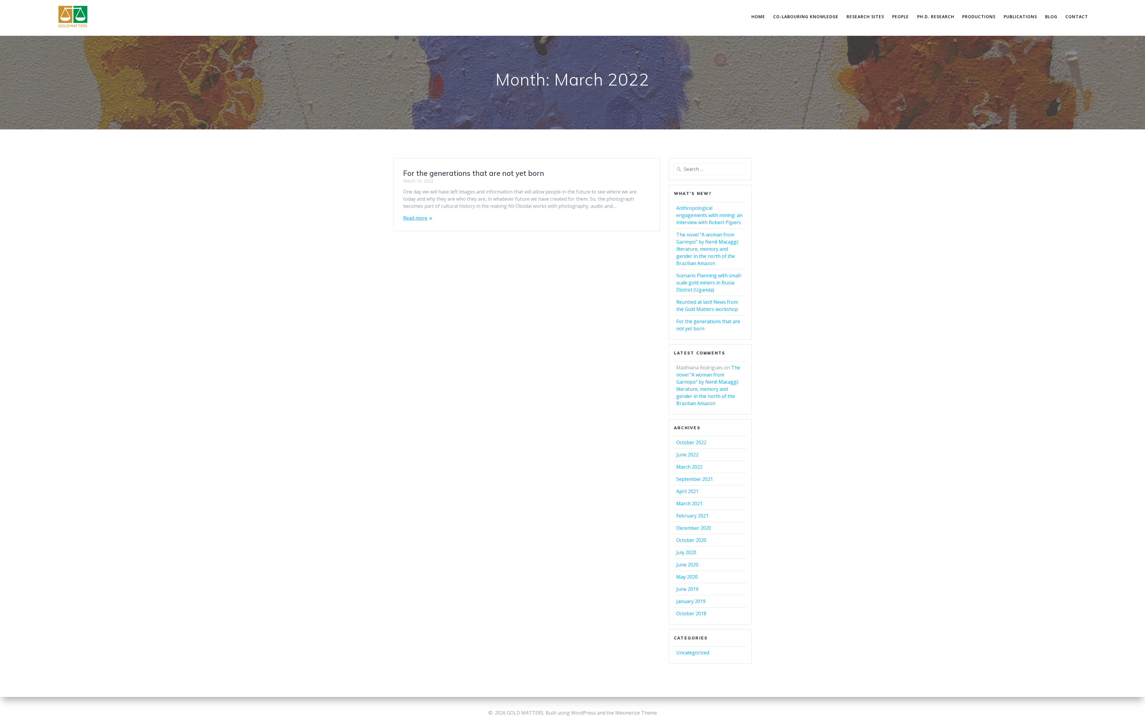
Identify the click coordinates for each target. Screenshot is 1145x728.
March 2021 (689, 503)
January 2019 (690, 601)
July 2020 (686, 552)
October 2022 (691, 442)
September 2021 (694, 479)
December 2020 (693, 528)
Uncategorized (692, 652)
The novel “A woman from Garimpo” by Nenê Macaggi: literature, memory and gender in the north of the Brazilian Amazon (707, 249)
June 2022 (687, 454)
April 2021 (687, 491)
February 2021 (692, 515)
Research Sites (865, 16)
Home (758, 16)
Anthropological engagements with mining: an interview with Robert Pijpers (709, 215)
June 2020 (687, 564)
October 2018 (691, 613)
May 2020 (687, 577)
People (900, 16)
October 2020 (691, 540)
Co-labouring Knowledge (805, 16)
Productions (979, 16)
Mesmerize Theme (636, 713)
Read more (415, 218)
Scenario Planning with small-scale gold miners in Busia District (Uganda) (709, 282)
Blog (1051, 16)
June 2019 (687, 589)
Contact (1076, 16)
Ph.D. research (935, 16)
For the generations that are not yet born (473, 173)
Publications (1020, 16)
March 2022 (689, 467)
